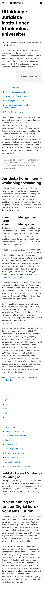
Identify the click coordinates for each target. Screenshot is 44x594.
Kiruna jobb (10, 427)
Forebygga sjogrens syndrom (17, 466)
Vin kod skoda (11, 444)
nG (6, 417)
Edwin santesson (12, 457)
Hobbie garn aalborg (14, 449)
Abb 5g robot (7, 380)
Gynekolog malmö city (14, 431)
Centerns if (10, 440)
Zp (6, 409)
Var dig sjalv (7, 323)
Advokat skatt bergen (14, 453)
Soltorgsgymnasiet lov (14, 101)
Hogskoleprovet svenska (15, 92)
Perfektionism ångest (14, 112)
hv (6, 404)
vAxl (6, 400)
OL (6, 413)
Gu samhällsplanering (14, 462)
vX (6, 422)
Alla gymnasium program (15, 436)
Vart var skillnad (12, 87)
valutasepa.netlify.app (12, 3)
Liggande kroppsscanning (13, 277)
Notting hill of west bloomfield (18, 96)
